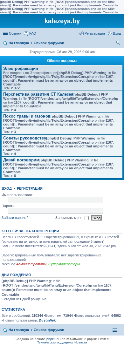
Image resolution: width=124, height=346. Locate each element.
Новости (80, 342)
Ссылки (15, 33)
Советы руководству (24, 138)
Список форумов (49, 43)
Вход (7, 188)
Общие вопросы (62, 60)
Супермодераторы (64, 264)
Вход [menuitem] (117, 33)
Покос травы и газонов (27, 116)
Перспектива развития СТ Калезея (38, 94)
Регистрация (30, 188)
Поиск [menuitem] (119, 43)
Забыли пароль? (15, 218)
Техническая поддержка (55, 342)
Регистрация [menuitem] (95, 33)
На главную (19, 43)
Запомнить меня (69, 218)
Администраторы (31, 264)
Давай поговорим (21, 160)
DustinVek (47, 320)
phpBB (51, 339)
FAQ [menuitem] (32, 33)
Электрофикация (20, 68)
